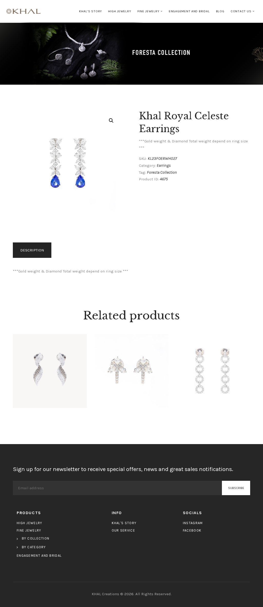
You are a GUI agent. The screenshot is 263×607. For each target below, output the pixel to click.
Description (32, 250)
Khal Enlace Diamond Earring (213, 369)
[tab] (33, 250)
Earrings (164, 165)
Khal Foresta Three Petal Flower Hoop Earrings (131, 369)
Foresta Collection (162, 172)
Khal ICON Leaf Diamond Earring (49, 369)
